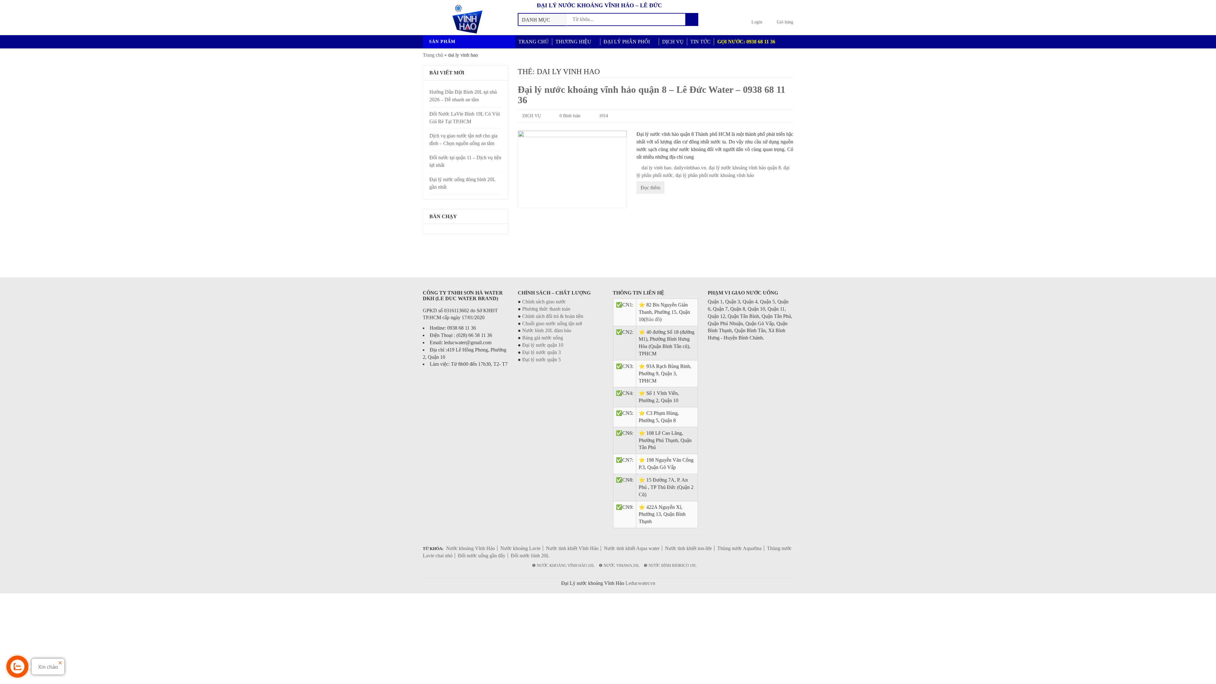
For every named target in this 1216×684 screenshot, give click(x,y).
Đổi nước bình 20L (530, 555)
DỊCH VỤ (673, 41)
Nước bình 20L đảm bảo (546, 330)
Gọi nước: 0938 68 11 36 (746, 41)
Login (756, 22)
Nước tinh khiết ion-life (688, 548)
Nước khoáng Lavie (520, 548)
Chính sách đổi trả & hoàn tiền (552, 316)
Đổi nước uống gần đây (481, 555)
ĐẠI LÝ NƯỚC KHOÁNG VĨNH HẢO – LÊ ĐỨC (599, 5)
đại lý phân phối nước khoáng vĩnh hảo (714, 175)
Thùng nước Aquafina (739, 548)
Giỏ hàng (785, 22)
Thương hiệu (573, 41)
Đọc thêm (650, 187)
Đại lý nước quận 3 (541, 352)
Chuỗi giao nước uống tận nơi (552, 323)
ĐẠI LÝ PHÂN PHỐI (627, 41)
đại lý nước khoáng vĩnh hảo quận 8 (745, 167)
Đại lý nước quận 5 (541, 359)
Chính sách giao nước (544, 301)
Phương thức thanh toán (546, 309)
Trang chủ (433, 55)
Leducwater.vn (640, 583)
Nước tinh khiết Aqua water (632, 548)
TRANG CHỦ (533, 41)
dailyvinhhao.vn (690, 167)
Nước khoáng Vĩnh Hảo (470, 548)
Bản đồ (652, 319)
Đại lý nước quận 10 (542, 345)
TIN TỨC (700, 41)
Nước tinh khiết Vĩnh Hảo (572, 548)
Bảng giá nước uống (542, 337)
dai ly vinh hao (656, 167)
